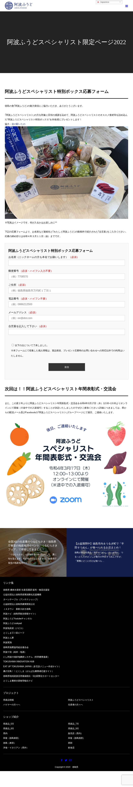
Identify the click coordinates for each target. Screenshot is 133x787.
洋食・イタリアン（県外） (16, 747)
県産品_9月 (73, 728)
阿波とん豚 (8, 638)
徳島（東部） (9, 743)
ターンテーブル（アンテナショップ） (21, 599)
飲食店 (71, 747)
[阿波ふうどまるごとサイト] (18, 6)
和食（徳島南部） (76, 738)
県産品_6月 (8, 724)
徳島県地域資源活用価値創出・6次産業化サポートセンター (31, 676)
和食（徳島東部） (11, 738)
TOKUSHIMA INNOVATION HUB (18, 661)
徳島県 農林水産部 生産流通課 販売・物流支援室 (26, 590)
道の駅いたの (18, 124)
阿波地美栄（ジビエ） (13, 628)
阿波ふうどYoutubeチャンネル (17, 618)
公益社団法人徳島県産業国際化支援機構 (22, 594)
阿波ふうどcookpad (12, 623)
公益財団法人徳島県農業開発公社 (19, 604)
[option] (33, 552)
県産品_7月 (73, 724)
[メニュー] (126, 5)
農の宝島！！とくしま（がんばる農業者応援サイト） (28, 671)
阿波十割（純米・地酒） (14, 652)
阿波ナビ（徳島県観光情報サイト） (20, 613)
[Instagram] (70, 760)
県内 (5, 733)
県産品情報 (8, 700)
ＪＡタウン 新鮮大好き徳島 (17, 609)
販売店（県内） (75, 733)
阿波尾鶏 (7, 642)
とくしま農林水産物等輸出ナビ (18, 681)
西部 (70, 743)
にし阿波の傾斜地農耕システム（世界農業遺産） (26, 657)
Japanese (104, 2)
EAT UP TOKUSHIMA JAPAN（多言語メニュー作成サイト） (32, 666)
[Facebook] (61, 760)
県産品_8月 (8, 728)
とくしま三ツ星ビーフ (13, 633)
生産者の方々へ (75, 704)
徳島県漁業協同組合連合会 (16, 647)
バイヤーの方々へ (11, 704)
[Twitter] (66, 760)
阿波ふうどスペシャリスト (80, 700)
